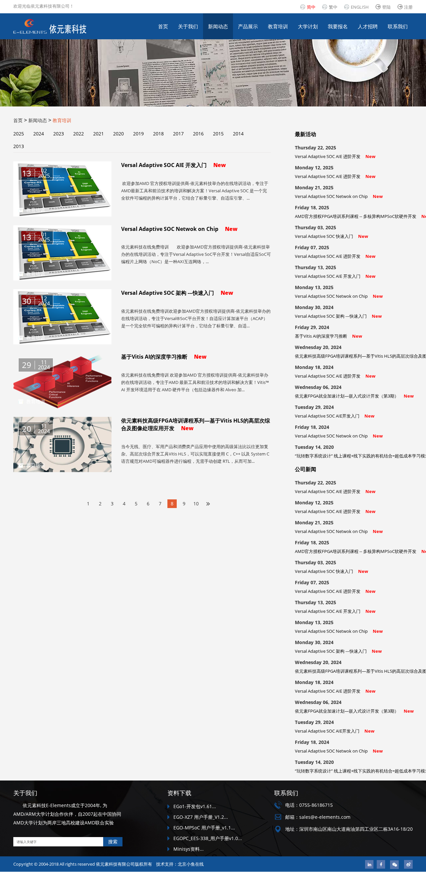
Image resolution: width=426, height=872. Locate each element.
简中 (311, 7)
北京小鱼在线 (191, 864)
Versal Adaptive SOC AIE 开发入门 (335, 276)
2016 (198, 133)
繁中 (333, 7)
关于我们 (188, 26)
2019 (138, 133)
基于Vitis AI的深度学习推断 (328, 336)
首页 (163, 26)
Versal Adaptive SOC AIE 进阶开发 (335, 156)
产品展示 (248, 26)
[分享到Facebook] (381, 864)
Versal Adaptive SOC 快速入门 (331, 236)
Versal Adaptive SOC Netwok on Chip (339, 196)
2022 (78, 133)
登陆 (386, 7)
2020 (118, 133)
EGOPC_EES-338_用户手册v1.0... (207, 838)
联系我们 (398, 26)
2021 (98, 133)
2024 (38, 133)
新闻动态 (218, 26)
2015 (218, 133)
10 (196, 503)
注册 (408, 7)
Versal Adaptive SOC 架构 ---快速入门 (338, 316)
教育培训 (278, 26)
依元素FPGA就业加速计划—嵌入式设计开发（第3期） (354, 396)
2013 (18, 146)
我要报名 (338, 26)
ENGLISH (360, 7)
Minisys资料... (188, 849)
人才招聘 (368, 26)
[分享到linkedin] (369, 864)
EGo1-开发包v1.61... (194, 806)
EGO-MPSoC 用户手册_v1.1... (204, 827)
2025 (18, 133)
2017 (178, 133)
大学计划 (308, 26)
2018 (158, 133)
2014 (238, 133)
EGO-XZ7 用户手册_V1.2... (200, 817)
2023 (58, 133)
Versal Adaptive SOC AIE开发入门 (334, 416)
